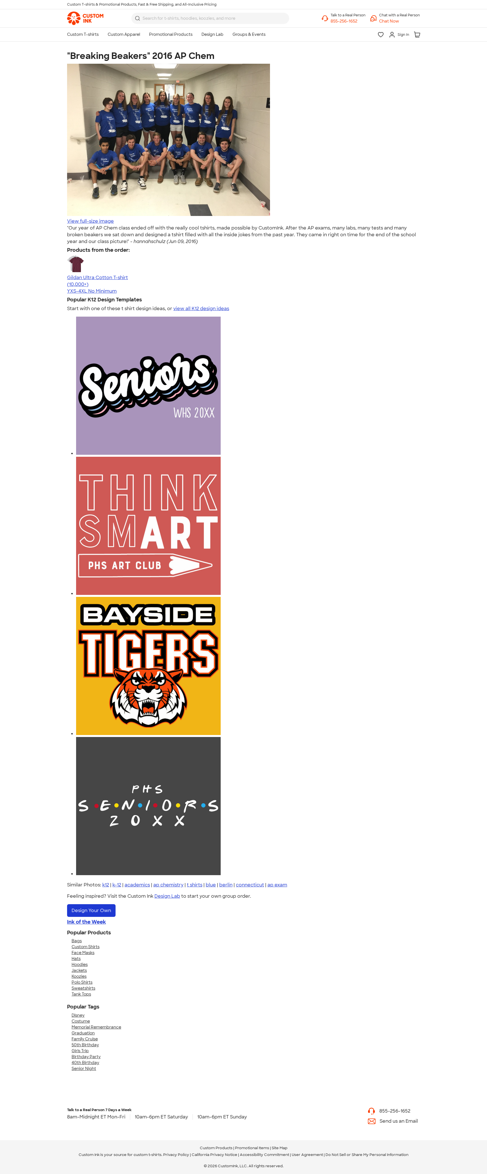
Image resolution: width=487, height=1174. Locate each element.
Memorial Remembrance (96, 1027)
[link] (85, 18)
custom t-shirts (147, 1154)
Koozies (79, 976)
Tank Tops (81, 994)
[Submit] (137, 18)
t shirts (194, 885)
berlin (226, 885)
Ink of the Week (86, 922)
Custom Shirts (85, 946)
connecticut (250, 885)
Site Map (279, 1148)
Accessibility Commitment (264, 1154)
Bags (77, 940)
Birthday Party (86, 1056)
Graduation (83, 1033)
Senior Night (84, 1068)
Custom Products (216, 1148)
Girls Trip (80, 1050)
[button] (399, 21)
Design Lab (167, 896)
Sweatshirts (83, 988)
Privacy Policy (176, 1154)
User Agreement (307, 1154)
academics (137, 885)
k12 (105, 885)
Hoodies (80, 964)
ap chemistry (168, 885)
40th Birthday (85, 1062)
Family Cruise (85, 1038)
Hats (76, 958)
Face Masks (83, 952)
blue (211, 885)
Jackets (79, 970)
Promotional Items (252, 1148)
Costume (81, 1021)
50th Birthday (85, 1044)
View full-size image (90, 221)
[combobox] (210, 18)
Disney (78, 1015)
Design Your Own (91, 910)
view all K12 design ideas (201, 309)
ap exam (277, 885)
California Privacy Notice (214, 1154)
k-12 (116, 885)
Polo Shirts (82, 982)
